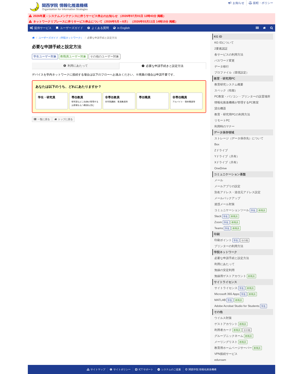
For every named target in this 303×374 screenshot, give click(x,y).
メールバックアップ (227, 198)
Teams (226, 228)
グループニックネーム (233, 335)
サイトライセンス (225, 282)
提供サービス (43, 28)
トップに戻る (65, 119)
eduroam (220, 359)
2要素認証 (221, 48)
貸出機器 (220, 108)
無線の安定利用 (224, 270)
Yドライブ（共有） (226, 156)
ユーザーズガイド (71, 28)
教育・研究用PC (224, 78)
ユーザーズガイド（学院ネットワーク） (61, 37)
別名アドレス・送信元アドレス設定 (237, 192)
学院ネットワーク (225, 252)
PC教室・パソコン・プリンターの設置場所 (242, 96)
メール (218, 180)
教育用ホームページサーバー (237, 347)
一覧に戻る (44, 119)
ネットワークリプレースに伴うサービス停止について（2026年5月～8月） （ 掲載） (105, 21)
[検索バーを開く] (271, 28)
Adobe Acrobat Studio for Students (240, 306)
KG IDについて (224, 42)
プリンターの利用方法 (228, 246)
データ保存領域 (224, 132)
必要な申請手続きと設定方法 (164, 65)
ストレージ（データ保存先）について (238, 138)
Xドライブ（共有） (226, 162)
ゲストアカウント (230, 323)
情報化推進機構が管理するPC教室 (236, 102)
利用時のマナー (224, 126)
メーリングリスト (230, 341)
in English (123, 28)
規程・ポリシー (263, 3)
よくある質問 (100, 28)
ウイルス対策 (223, 318)
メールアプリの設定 (227, 186)
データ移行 (221, 66)
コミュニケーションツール (239, 210)
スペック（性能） (225, 90)
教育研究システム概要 (228, 84)
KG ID (218, 36)
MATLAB (228, 300)
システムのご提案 (171, 369)
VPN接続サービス (225, 353)
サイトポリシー (122, 369)
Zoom (226, 222)
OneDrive (220, 168)
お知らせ (238, 3)
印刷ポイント (231, 240)
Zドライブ (221, 150)
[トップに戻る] (264, 28)
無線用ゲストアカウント (234, 276)
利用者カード (232, 329)
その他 (218, 312)
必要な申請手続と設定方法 (231, 258)
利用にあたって (78, 65)
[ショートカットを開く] (257, 28)
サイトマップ (97, 369)
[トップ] (33, 37)
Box (216, 144)
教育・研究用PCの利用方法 (232, 114)
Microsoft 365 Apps (235, 294)
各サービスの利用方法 (228, 54)
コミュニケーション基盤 (230, 174)
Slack (226, 216)
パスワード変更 (224, 60)
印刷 (217, 234)
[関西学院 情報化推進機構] (59, 6)
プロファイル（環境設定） (231, 72)
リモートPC (222, 120)
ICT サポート (146, 369)
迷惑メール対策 (224, 204)
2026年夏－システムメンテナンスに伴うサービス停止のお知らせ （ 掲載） (99, 16)
